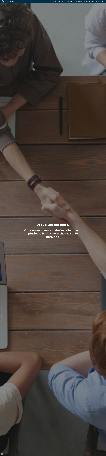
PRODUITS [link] (60, 1)
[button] (104, 1)
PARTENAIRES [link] (87, 1)
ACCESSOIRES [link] (77, 1)
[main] (53, 229)
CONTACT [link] (99, 1)
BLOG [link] (93, 1)
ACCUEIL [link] (54, 1)
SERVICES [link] (68, 1)
